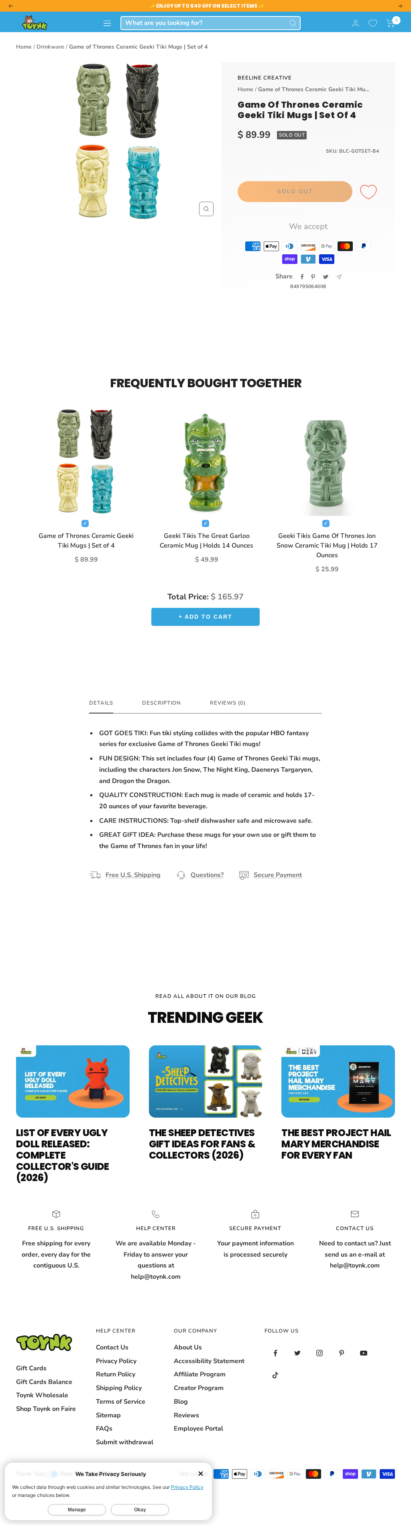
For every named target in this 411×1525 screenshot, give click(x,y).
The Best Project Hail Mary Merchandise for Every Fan (336, 1144)
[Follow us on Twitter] (298, 1353)
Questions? (207, 875)
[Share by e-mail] (339, 277)
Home (24, 47)
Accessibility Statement (209, 1361)
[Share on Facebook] (302, 277)
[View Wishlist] (373, 23)
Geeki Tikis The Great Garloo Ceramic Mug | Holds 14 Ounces (206, 541)
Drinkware (50, 47)
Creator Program (199, 1388)
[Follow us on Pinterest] (342, 1353)
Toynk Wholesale (42, 1395)
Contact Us (112, 1347)
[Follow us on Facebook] (276, 1353)
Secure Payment (278, 875)
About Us (188, 1347)
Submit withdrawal (124, 1442)
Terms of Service (120, 1401)
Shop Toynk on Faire (46, 1408)
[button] (391, 23)
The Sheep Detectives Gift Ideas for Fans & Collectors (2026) (202, 1144)
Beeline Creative (265, 78)
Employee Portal (198, 1428)
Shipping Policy (119, 1388)
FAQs (104, 1428)
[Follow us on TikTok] (276, 1375)
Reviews (186, 1415)
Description (161, 703)
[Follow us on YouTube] (364, 1353)
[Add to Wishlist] (369, 192)
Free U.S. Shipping (133, 875)
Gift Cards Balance (44, 1382)
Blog (181, 1401)
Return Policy (115, 1374)
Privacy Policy (116, 1361)
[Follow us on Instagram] (320, 1353)
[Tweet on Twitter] (325, 277)
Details (101, 703)
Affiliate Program (200, 1374)
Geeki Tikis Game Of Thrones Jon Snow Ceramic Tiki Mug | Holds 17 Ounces (327, 546)
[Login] (355, 23)
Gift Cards (31, 1368)
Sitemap (108, 1415)
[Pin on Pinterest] (313, 277)
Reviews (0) (228, 703)
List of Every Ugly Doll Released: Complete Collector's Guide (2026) (62, 1155)
